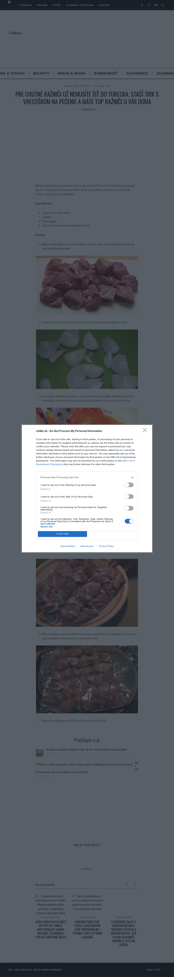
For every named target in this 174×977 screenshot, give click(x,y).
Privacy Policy (106, 546)
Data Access (87, 546)
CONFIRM (62, 534)
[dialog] (87, 489)
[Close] (146, 431)
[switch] (129, 485)
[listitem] (87, 477)
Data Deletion (67, 546)
